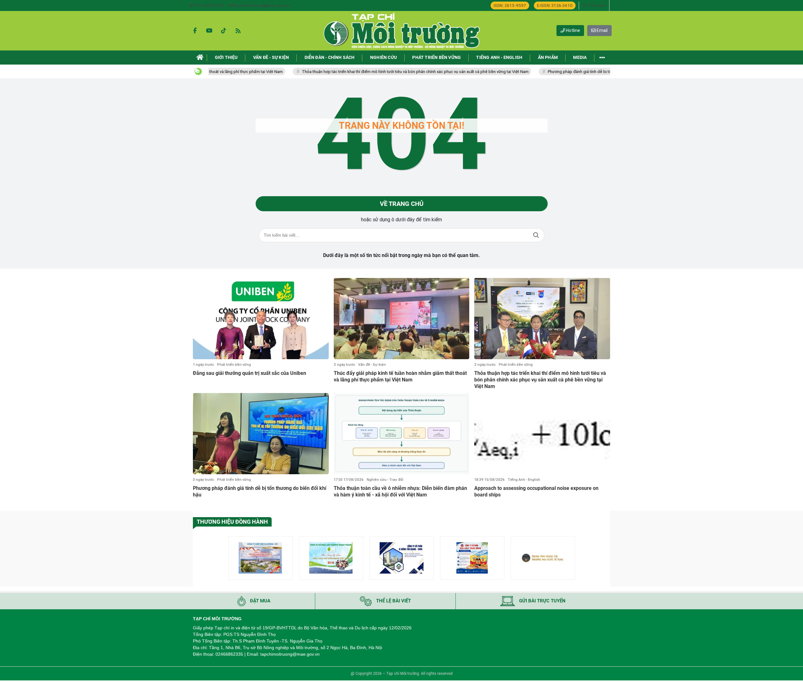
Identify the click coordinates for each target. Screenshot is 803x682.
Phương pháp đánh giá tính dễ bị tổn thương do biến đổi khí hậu (584, 71)
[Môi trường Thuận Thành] (331, 558)
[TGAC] (543, 558)
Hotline (572, 30)
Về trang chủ (401, 203)
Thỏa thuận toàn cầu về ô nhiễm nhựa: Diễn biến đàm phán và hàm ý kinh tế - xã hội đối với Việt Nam (400, 491)
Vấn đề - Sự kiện (372, 365)
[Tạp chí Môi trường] (401, 30)
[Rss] (238, 31)
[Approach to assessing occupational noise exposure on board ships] (542, 434)
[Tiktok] (224, 31)
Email (602, 30)
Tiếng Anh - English (524, 480)
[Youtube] (209, 31)
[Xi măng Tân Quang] (402, 558)
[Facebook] (195, 31)
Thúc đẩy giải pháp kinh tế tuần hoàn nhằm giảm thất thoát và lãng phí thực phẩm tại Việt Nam (400, 376)
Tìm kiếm (536, 235)
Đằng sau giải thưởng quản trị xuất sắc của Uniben (249, 373)
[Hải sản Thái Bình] (472, 558)
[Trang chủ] (200, 57)
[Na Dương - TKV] (260, 558)
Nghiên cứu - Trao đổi (385, 480)
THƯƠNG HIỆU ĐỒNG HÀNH (232, 521)
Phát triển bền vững (234, 365)
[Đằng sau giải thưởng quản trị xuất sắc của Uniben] (261, 318)
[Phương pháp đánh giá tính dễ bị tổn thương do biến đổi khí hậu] (261, 434)
